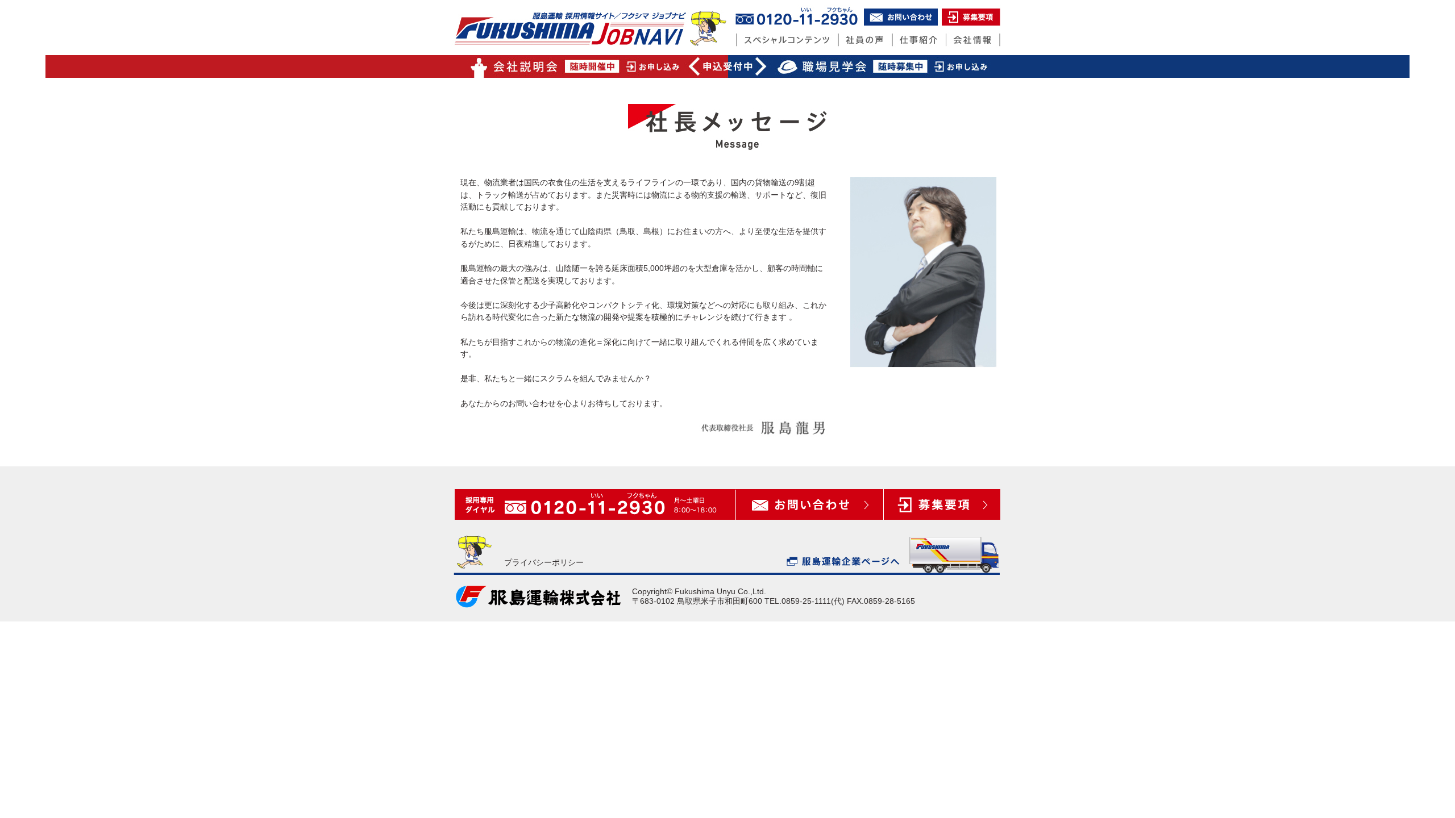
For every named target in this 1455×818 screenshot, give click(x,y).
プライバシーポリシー (544, 562)
